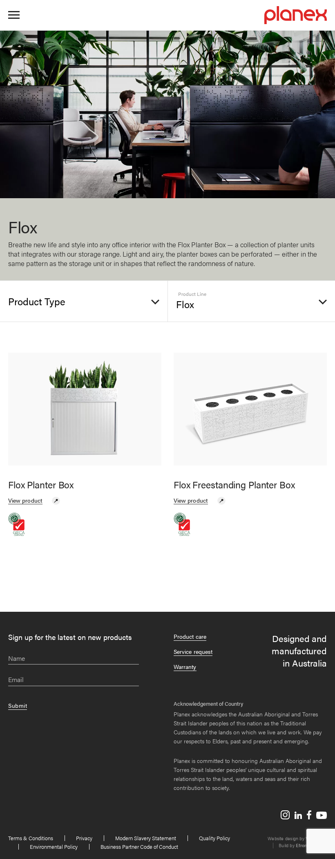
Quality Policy (214, 838)
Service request (193, 651)
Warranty (185, 666)
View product (25, 500)
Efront (302, 845)
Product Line (192, 294)
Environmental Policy (54, 846)
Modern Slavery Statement (145, 838)
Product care (190, 636)
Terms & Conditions (30, 838)
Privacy (84, 838)
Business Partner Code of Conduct (139, 846)
